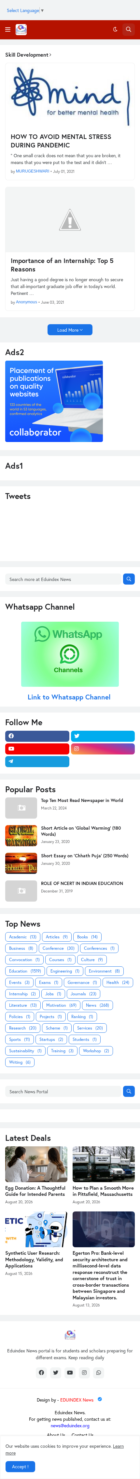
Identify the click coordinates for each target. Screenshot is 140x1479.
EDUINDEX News (77, 1400)
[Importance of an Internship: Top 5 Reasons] (70, 219)
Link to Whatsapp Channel (70, 696)
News (97, 1005)
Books (87, 937)
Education (25, 971)
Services (90, 1028)
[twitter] (103, 736)
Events (19, 982)
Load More (67, 330)
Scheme (57, 1028)
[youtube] (37, 748)
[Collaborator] (54, 440)
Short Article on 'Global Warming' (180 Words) (81, 831)
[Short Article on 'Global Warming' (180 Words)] (21, 835)
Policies (19, 1016)
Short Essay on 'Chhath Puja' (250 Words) (84, 856)
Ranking (82, 1016)
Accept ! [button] (20, 1466)
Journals (83, 994)
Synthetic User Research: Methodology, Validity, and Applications (34, 1259)
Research (22, 1028)
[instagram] (103, 748)
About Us (56, 1435)
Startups (51, 1039)
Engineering (64, 971)
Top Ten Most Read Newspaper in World (82, 800)
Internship (22, 994)
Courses (60, 959)
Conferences (99, 948)
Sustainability (25, 1051)
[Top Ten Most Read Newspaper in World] (21, 808)
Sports (19, 1039)
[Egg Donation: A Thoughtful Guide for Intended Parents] (36, 1164)
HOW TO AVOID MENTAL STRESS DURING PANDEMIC (61, 140)
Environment (104, 971)
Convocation (24, 959)
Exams (48, 982)
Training (62, 1051)
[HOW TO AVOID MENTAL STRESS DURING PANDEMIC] (70, 95)
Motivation (61, 1005)
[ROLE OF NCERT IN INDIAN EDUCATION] (21, 891)
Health (117, 982)
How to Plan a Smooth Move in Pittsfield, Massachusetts (103, 1191)
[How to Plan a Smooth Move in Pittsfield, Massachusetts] (104, 1164)
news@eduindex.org (70, 1425)
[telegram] (37, 761)
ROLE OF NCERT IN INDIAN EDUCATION (82, 883)
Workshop (96, 1051)
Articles (57, 937)
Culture (92, 959)
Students (85, 1039)
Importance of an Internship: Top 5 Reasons (62, 264)
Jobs (53, 994)
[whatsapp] (98, 1372)
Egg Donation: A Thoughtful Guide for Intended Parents (35, 1191)
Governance (82, 982)
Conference (59, 948)
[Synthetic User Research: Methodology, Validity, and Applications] (36, 1229)
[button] (8, 29)
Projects (51, 1016)
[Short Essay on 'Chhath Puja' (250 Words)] (21, 863)
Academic (22, 937)
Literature (23, 1005)
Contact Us (82, 1435)
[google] (103, 761)
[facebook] (37, 736)
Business (21, 948)
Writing (20, 1062)
